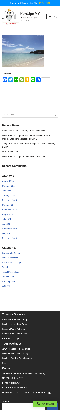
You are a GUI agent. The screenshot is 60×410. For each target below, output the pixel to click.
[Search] (55, 17)
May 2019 (6, 233)
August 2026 (8, 181)
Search (5, 401)
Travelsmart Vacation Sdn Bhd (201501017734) (23, 373)
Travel (5, 267)
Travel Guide (8, 277)
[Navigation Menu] (49, 16)
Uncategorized (8, 281)
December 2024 (9, 200)
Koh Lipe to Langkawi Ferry (14, 324)
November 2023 (9, 228)
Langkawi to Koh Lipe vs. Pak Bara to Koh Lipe (23, 156)
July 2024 (6, 219)
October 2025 (8, 186)
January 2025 (8, 195)
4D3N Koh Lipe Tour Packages (16, 353)
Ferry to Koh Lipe (10, 151)
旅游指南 (6, 286)
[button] (45, 404)
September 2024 (9, 209)
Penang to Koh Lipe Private (14, 333)
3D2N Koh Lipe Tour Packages (16, 349)
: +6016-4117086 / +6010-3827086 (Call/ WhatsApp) (26, 392)
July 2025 (6, 190)
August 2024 (8, 214)
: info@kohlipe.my (11, 383)
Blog (4, 363)
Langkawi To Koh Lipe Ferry (14, 319)
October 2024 (8, 205)
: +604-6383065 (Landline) (14, 387)
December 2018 (9, 238)
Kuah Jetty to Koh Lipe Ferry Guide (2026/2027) (23, 130)
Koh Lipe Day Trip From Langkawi (17, 358)
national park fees (10, 258)
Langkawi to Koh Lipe (11, 253)
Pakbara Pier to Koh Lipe (13, 329)
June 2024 (7, 224)
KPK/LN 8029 (44, 3)
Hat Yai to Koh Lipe (10, 338)
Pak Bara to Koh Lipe (11, 262)
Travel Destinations (11, 272)
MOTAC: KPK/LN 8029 (12, 378)
